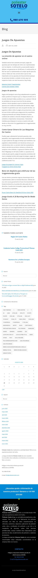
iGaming (19, 331)
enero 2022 (5, 444)
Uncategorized (7, 344)
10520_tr (13, 319)
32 (3, 313)
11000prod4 (16, 322)
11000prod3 (6, 322)
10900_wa (31, 319)
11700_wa (25, 322)
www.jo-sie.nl (7, 350)
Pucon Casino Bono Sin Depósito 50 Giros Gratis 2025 (17, 192)
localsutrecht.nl (21, 334)
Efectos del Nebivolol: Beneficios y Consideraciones (15, 290)
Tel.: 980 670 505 (19, 557)
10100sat (5, 319)
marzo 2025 (5, 418)
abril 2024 (4, 437)
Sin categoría (19, 337)
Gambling (31, 328)
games (5, 331)
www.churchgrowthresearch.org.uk (14, 347)
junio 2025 (4, 408)
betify (15, 325)
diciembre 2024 (6, 428)
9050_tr (22, 313)
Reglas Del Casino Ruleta (19, 237)
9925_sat (27, 316)
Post (10, 337)
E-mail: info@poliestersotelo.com (19, 559)
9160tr (5, 316)
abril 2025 (4, 415)
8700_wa (14, 313)
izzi (26, 331)
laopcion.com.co (8, 334)
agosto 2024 (5, 431)
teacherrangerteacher (10, 341)
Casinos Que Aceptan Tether (10, 86)
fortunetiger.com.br (9, 328)
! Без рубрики (7, 310)
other (5, 337)
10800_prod (22, 319)
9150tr (29, 313)
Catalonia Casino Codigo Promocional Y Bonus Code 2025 (19, 249)
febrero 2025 (5, 421)
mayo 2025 (5, 412)
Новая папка (7, 353)
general (12, 331)
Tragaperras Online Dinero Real (11, 167)
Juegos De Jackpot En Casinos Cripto (12, 164)
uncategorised (24, 341)
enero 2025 (5, 424)
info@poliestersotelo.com (12, 475)
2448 (8, 313)
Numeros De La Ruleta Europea (19, 260)
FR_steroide (21, 328)
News (31, 334)
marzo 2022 (5, 440)
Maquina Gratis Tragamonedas (11, 84)
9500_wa (12, 316)
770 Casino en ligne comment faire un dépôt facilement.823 (17, 285)
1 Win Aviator (21, 310)
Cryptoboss (28, 325)
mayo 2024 (5, 434)
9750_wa (19, 316)
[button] (19, 12)
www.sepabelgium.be (20, 350)
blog (20, 325)
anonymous (6, 325)
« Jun (3, 389)
